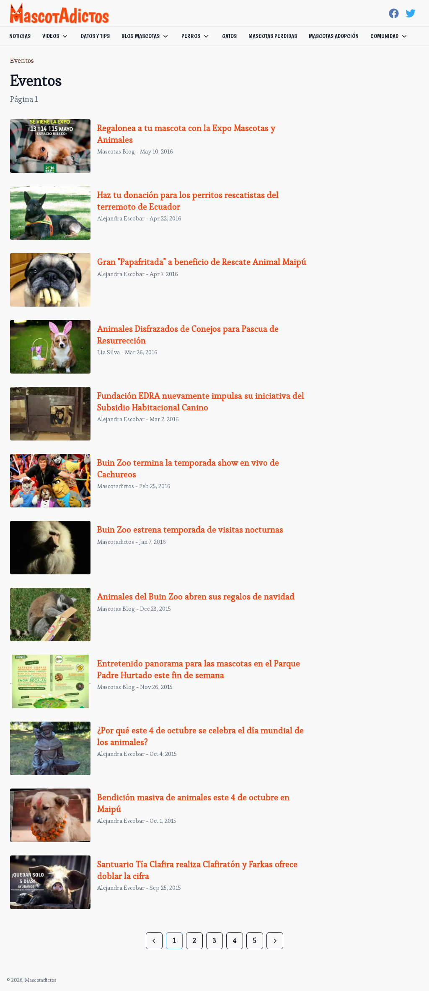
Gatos (229, 36)
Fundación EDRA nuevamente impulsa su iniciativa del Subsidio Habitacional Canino (200, 401)
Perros (190, 36)
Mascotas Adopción (334, 36)
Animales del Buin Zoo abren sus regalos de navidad (196, 596)
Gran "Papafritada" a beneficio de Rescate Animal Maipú (201, 261)
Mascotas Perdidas (272, 36)
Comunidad (384, 36)
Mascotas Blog (116, 151)
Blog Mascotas (140, 36)
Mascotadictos (115, 486)
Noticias (20, 36)
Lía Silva (108, 352)
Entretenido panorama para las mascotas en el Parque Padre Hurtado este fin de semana (198, 669)
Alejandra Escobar (121, 218)
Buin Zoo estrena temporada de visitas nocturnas (190, 529)
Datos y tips (95, 36)
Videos (50, 36)
